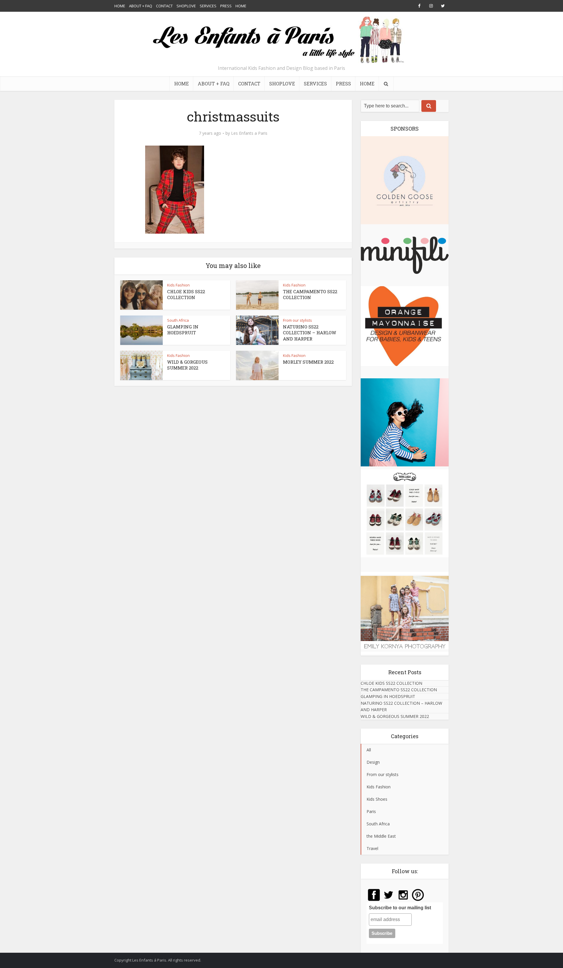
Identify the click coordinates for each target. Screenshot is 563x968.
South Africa (178, 320)
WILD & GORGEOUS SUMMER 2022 (187, 365)
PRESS (226, 6)
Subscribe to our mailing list (400, 907)
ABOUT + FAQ (140, 6)
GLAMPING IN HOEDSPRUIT (183, 329)
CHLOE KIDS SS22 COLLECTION (186, 294)
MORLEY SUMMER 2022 (308, 362)
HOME (119, 6)
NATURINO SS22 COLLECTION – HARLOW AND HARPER (309, 333)
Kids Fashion (178, 285)
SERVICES (208, 6)
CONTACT (164, 6)
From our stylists (297, 320)
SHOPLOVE (186, 6)
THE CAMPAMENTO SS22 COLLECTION (310, 294)
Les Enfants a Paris (249, 133)
